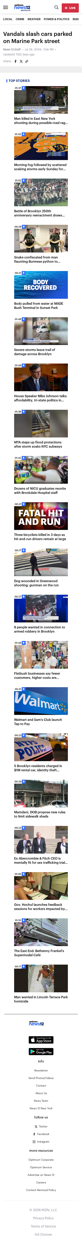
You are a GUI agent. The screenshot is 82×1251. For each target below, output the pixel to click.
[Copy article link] (26, 61)
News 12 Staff (11, 49)
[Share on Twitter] (21, 61)
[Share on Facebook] (15, 61)
